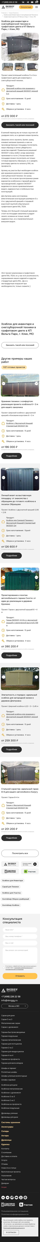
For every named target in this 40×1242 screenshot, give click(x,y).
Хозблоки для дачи (9, 1085)
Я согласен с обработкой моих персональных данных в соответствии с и (21, 967)
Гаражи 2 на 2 (7, 1048)
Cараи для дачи (8, 1015)
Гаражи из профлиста (10, 1059)
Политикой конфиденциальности (14, 1228)
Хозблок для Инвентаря (12, 880)
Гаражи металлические (11, 1040)
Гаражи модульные (9, 1036)
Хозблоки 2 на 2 (8, 1100)
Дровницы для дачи (9, 1117)
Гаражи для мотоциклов (11, 1044)
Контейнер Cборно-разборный (15, 899)
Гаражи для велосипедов (12, 1063)
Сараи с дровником (9, 1027)
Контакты (5, 1149)
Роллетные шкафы (9, 1072)
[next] (37, 67)
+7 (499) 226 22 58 (9, 2)
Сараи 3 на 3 (6, 1019)
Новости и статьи (8, 1168)
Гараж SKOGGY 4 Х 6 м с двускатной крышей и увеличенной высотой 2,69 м (22, 623)
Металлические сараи (10, 1023)
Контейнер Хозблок (10, 905)
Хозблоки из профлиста (11, 1104)
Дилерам (5, 1183)
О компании (6, 1152)
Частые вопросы (8, 1179)
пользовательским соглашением (15, 969)
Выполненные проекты (11, 1172)
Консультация (26, 7)
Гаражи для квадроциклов (12, 1051)
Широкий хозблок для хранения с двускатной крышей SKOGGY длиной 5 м (22, 91)
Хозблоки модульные (10, 1108)
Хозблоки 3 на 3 (8, 1096)
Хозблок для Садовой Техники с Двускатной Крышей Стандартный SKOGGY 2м (20, 523)
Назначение (6, 1176)
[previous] (3, 383)
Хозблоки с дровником (11, 1093)
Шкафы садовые (8, 1080)
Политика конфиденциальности (15, 1214)
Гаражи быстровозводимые (13, 1032)
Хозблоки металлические (12, 1089)
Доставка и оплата (9, 1156)
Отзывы (4, 1164)
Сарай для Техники (10, 887)
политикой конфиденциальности (23, 967)
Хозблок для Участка (11, 893)
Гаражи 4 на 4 (7, 1055)
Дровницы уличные (9, 1113)
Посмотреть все (20, 853)
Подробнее (11, 456)
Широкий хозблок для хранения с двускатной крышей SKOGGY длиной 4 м (22, 717)
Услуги (4, 1160)
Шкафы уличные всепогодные (14, 1076)
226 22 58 (10, 996)
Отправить (20, 976)
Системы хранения (10, 1122)
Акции (3, 1187)
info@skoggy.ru (9, 1000)
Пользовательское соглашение (14, 1211)
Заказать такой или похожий (20, 125)
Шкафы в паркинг (8, 1068)
